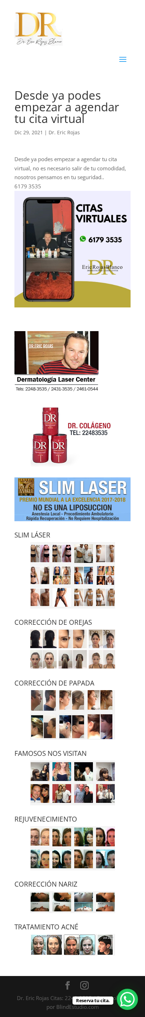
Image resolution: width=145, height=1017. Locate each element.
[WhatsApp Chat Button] (127, 999)
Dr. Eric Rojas (64, 132)
